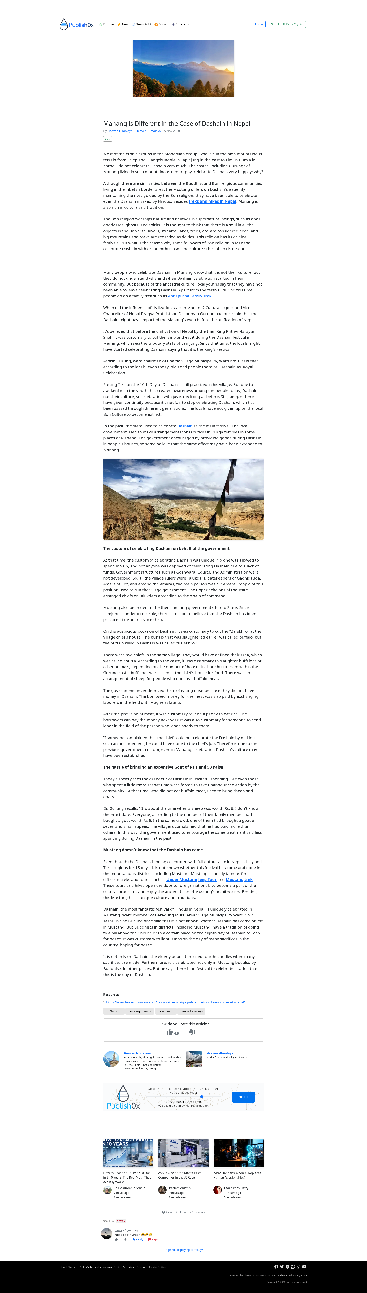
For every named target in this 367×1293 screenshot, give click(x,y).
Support (142, 1267)
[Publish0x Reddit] (293, 1267)
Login (259, 24)
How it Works (68, 1267)
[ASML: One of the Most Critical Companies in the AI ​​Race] (183, 1153)
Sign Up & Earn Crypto (287, 24)
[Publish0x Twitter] (282, 1267)
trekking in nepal (140, 1011)
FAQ (81, 1267)
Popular (108, 24)
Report (156, 1239)
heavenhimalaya (191, 1011)
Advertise (129, 1267)
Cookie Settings (158, 1267)
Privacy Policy (299, 1275)
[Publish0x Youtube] (304, 1267)
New (124, 24)
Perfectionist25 (180, 1188)
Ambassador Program (99, 1267)
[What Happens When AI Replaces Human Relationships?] (238, 1153)
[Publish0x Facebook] (277, 1267)
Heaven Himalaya (119, 131)
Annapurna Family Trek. (190, 296)
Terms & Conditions (276, 1275)
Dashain (184, 426)
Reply (139, 1239)
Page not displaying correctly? (183, 1250)
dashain (166, 1011)
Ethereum (182, 24)
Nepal (114, 1011)
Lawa (118, 1230)
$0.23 (107, 138)
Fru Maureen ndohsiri (129, 1188)
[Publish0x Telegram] (288, 1267)
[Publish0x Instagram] (299, 1267)
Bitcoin (163, 24)
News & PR (143, 24)
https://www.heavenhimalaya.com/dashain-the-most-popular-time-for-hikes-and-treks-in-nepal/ (175, 1002)
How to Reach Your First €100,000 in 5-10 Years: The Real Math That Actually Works (127, 1177)
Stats (117, 1267)
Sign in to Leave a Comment (185, 1212)
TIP (245, 1097)
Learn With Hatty (236, 1188)
